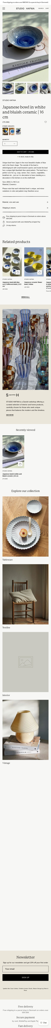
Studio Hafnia (9, 100)
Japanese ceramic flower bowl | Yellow (33, 283)
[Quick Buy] (18, 272)
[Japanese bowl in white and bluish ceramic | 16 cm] (8, 88)
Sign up (25, 977)
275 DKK (5, 478)
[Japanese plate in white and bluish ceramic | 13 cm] (12, 131)
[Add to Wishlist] (46, 122)
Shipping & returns (9, 208)
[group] (25, 2)
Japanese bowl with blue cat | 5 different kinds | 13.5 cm (11, 284)
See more (9, 415)
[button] (41, 8)
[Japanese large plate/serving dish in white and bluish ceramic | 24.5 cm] (5, 131)
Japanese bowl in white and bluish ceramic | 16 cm (12, 475)
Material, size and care (10, 202)
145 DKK (26, 287)
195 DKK (5, 289)
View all (25, 297)
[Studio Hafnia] (25, 8)
